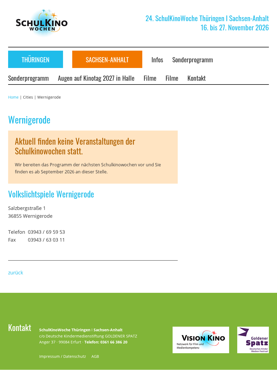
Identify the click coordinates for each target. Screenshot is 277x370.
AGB (95, 356)
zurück (15, 272)
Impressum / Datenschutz (62, 356)
